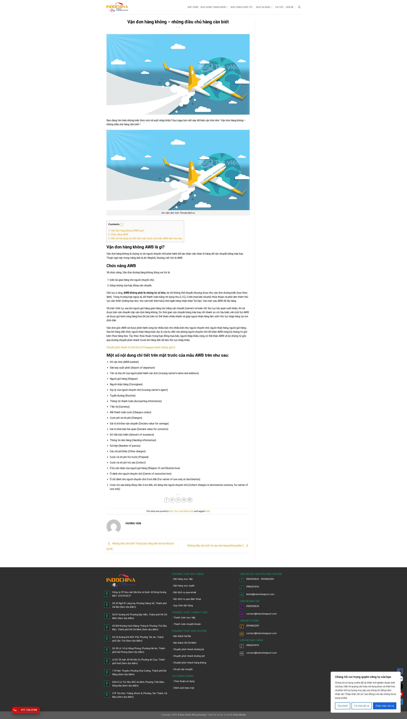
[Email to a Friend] (178, 500)
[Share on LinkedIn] (189, 500)
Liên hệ (289, 7)
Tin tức (279, 7)
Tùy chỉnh (343, 706)
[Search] (299, 7)
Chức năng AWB (118, 234)
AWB (207, 511)
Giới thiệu (193, 7)
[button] (121, 224)
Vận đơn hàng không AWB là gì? (126, 230)
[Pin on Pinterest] (183, 500)
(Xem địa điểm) (128, 607)
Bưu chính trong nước (213, 7)
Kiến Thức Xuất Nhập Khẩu (181, 511)
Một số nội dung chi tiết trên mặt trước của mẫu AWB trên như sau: (145, 238)
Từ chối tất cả (361, 706)
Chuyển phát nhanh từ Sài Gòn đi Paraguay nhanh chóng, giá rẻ (141, 347)
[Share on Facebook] (166, 500)
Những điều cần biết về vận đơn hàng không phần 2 (216, 545)
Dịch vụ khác (263, 7)
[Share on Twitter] (172, 500)
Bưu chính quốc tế (241, 7)
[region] (366, 692)
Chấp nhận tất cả (385, 706)
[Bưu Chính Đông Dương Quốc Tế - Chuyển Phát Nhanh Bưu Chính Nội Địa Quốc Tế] (117, 7)
